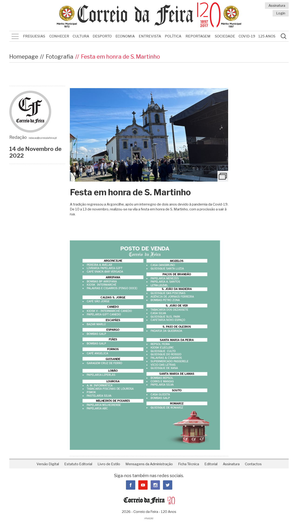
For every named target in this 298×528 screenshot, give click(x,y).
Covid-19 (247, 36)
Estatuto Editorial (78, 464)
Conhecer (59, 36)
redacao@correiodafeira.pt (43, 137)
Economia (125, 36)
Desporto (102, 36)
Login (280, 13)
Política (173, 36)
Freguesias (34, 36)
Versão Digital (48, 464)
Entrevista (150, 36)
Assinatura (276, 5)
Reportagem (198, 36)
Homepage (23, 56)
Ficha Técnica (188, 464)
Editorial (210, 464)
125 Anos (266, 36)
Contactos (253, 464)
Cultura (81, 36)
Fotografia (59, 56)
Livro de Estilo (109, 464)
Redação (18, 137)
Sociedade (225, 36)
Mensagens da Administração (149, 464)
